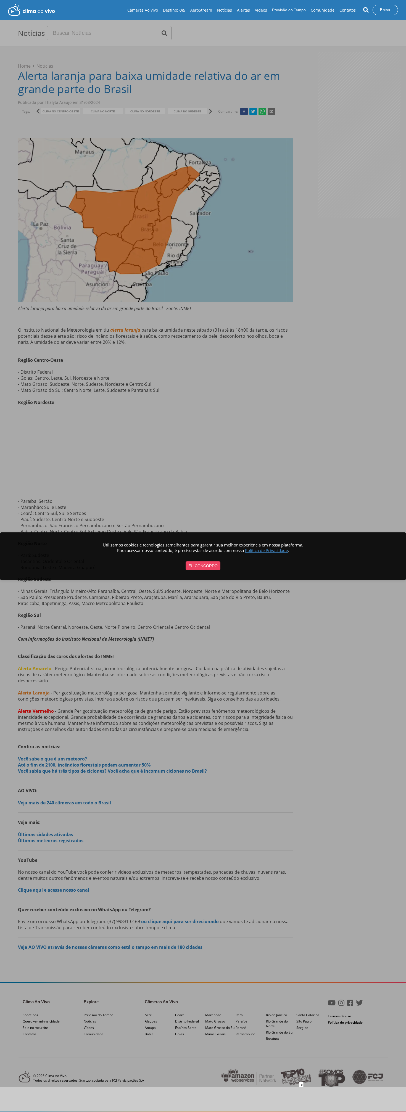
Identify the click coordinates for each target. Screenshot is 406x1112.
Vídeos (261, 10)
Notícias (224, 10)
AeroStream (201, 10)
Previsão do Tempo (289, 10)
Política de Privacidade (266, 550)
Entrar (385, 10)
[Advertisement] (203, 1099)
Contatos (347, 10)
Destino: (174, 10)
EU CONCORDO (203, 566)
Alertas (243, 10)
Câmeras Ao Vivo (142, 10)
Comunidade (322, 10)
